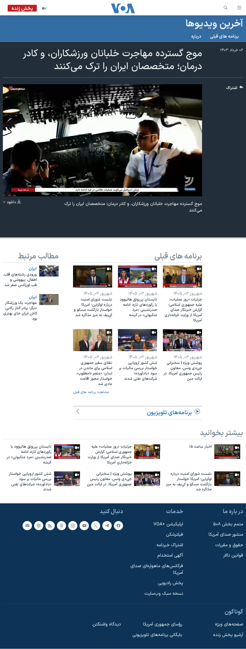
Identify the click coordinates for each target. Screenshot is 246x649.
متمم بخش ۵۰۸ (228, 524)
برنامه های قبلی (224, 36)
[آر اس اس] (50, 525)
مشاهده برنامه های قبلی (91, 392)
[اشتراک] (27, 525)
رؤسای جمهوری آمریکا (162, 624)
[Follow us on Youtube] (84, 525)
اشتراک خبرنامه (169, 545)
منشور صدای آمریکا (226, 534)
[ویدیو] (44, 8)
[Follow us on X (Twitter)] (95, 525)
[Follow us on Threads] (61, 525)
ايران (33, 269)
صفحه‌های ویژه (229, 624)
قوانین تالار (233, 556)
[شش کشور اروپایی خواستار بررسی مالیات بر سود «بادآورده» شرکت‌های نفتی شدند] (137, 340)
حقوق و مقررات (229, 545)
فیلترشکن (174, 534)
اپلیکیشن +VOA (168, 524)
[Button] (234, 89)
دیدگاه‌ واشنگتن (106, 624)
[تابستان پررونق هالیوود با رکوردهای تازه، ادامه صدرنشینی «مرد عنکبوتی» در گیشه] (137, 276)
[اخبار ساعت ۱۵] (227, 451)
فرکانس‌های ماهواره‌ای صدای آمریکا (156, 569)
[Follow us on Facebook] (118, 525)
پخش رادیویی (170, 583)
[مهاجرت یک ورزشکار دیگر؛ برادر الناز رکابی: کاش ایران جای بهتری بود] (49, 299)
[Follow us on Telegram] (106, 525)
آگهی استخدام (170, 556)
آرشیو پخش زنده (228, 635)
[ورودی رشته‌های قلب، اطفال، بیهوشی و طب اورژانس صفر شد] (49, 270)
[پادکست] (38, 525)
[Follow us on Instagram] (72, 525)
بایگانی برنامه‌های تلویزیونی (157, 635)
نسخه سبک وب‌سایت (163, 593)
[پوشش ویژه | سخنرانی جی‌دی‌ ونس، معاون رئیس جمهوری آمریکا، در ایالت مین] (182, 340)
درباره (196, 36)
